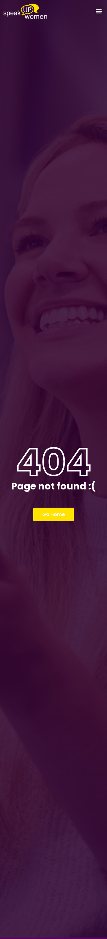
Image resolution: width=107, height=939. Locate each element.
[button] (98, 11)
